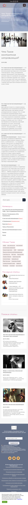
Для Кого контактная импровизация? (13, 404)
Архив (4, 235)
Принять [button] (4, 501)
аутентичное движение (9, 247)
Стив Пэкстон (6, 254)
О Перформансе (11, 221)
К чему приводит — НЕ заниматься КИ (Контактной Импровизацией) (16, 288)
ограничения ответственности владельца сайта (11, 449)
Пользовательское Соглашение (14, 472)
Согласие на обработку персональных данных (14, 478)
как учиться (19, 265)
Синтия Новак (6, 259)
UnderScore (20, 250)
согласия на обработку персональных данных (10, 447)
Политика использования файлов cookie (14, 469)
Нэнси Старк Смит (7, 250)
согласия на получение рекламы (7, 452)
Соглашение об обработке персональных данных (14, 475)
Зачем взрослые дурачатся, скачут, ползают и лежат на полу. (16, 296)
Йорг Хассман (6, 261)
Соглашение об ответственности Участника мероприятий (14, 486)
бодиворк (5, 265)
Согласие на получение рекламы (14, 483)
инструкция (19, 245)
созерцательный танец (9, 263)
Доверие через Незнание (15, 281)
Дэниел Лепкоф (7, 256)
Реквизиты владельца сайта (14, 489)
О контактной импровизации (12, 218)
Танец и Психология (8, 226)
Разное (4, 232)
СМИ (15, 250)
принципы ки (15, 259)
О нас (11, 1)
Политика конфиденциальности (14, 467)
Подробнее (19, 499)
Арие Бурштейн (17, 256)
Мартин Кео (20, 254)
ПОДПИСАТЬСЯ (14, 443)
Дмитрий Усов (13, 283)
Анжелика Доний (16, 261)
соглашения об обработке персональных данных (11, 448)
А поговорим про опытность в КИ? (16, 276)
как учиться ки (11, 245)
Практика (7, 224)
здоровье (12, 265)
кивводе (18, 263)
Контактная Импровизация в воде (12, 229)
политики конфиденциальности (7, 446)
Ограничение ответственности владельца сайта (14, 480)
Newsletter (14, 491)
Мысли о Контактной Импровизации (12, 252)
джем (4, 245)
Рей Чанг (13, 254)
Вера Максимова (13, 278)
